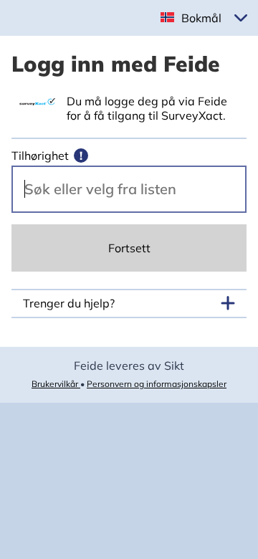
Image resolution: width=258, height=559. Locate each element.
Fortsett (129, 248)
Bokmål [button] (201, 18)
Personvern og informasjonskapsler (156, 383)
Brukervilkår (56, 383)
